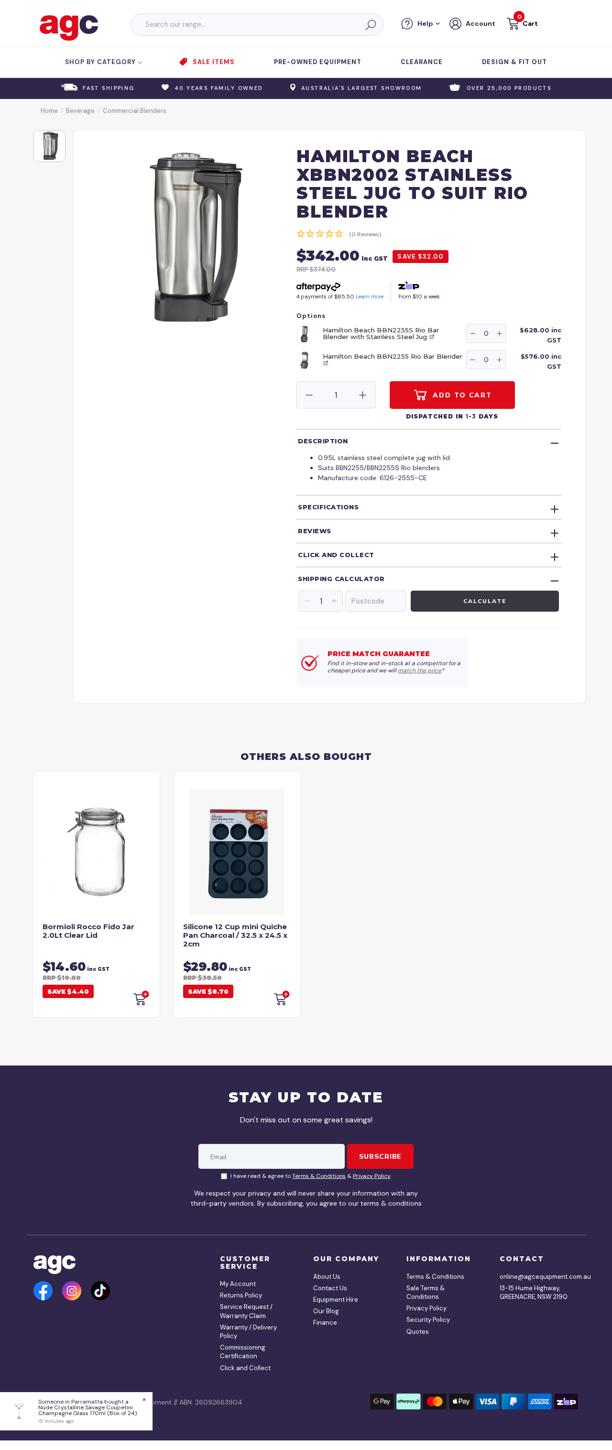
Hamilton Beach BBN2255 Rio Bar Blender (392, 356)
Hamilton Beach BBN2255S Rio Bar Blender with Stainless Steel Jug (381, 333)
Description (323, 441)
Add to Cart (461, 395)
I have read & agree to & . (310, 1176)
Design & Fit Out (514, 62)
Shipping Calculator (341, 578)
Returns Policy (241, 1295)
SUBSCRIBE (380, 1156)
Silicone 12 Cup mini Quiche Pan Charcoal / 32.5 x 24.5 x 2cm (235, 935)
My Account (238, 1284)
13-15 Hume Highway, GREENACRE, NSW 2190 (534, 1292)
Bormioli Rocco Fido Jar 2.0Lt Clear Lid (88, 931)
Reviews (314, 531)
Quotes (417, 1332)
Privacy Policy (371, 1176)
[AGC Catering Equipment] (69, 27)
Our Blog (326, 1311)
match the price (419, 670)
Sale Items (214, 62)
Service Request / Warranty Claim (246, 1311)
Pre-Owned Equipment (317, 62)
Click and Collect (336, 555)
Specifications (328, 507)
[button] (521, 25)
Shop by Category (101, 62)
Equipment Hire (335, 1300)
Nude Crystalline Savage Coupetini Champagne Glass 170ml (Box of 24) (87, 1410)
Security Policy (428, 1320)
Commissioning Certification (242, 1351)
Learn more (369, 296)
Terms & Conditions (319, 1176)
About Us (326, 1277)
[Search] (370, 25)
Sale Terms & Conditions (425, 1292)
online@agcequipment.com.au (535, 1277)
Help (425, 23)
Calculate (484, 600)
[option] (49, 146)
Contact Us (330, 1288)
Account (480, 23)
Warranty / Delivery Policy (248, 1331)
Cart (530, 23)
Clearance (422, 62)
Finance (325, 1322)
